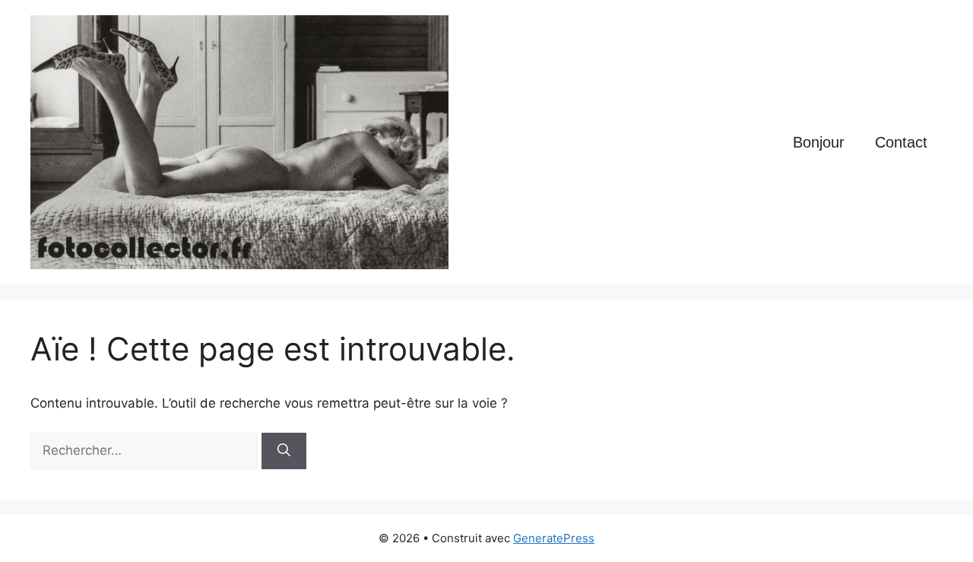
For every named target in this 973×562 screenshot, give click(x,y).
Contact (901, 142)
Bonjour (819, 142)
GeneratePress (553, 538)
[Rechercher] (283, 451)
